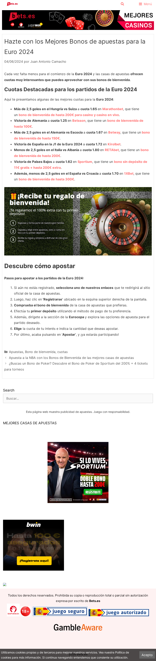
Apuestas (16, 352)
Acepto (147, 655)
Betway (114, 132)
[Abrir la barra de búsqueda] (122, 4)
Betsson (79, 120)
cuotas (62, 352)
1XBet (128, 173)
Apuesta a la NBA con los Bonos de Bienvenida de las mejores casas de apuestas (71, 358)
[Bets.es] (12, 4)
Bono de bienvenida (40, 352)
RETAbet (112, 150)
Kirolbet (114, 144)
